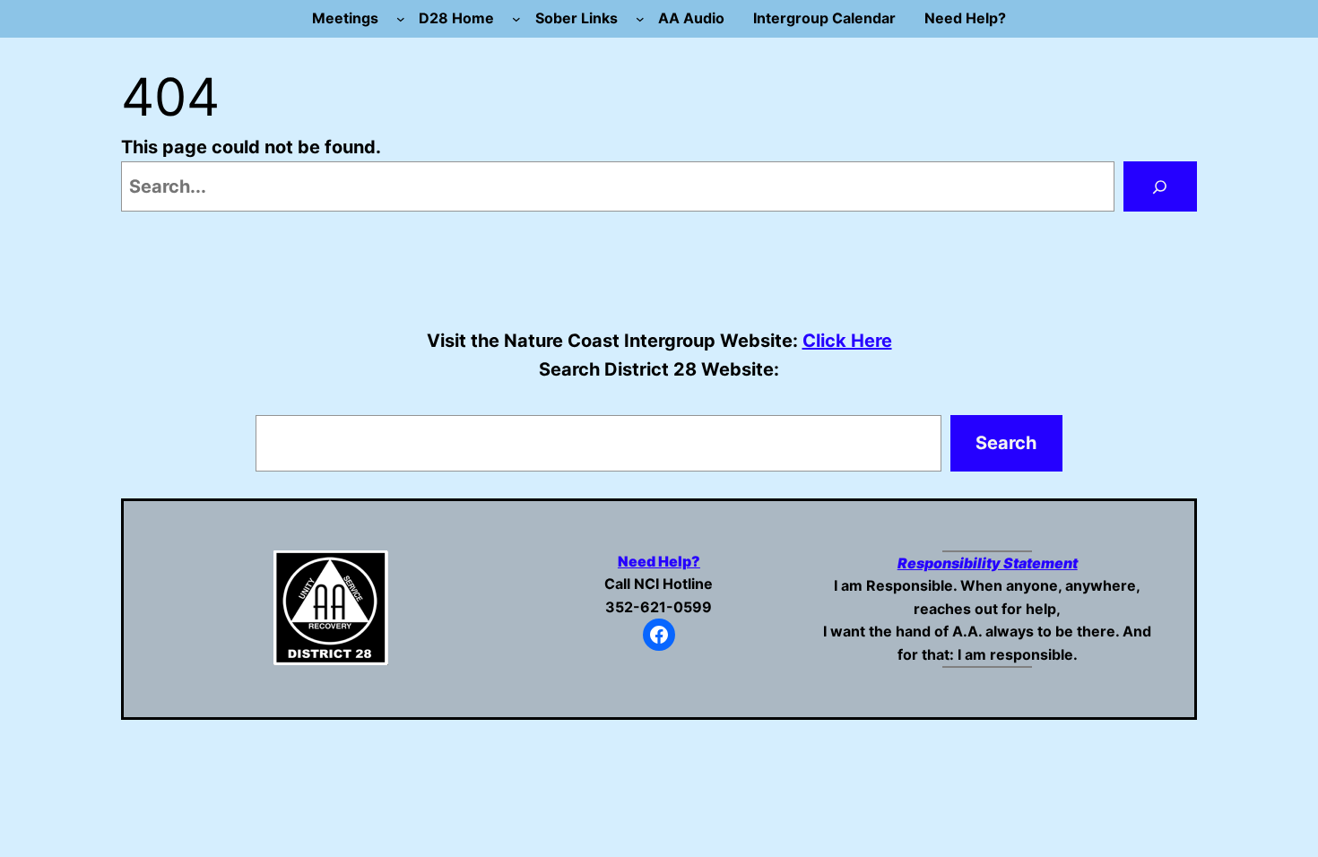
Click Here (847, 340)
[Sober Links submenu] (640, 18)
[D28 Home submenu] (516, 18)
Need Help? (659, 561)
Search (1005, 443)
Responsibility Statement (987, 563)
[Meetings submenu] (400, 18)
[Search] (1160, 186)
